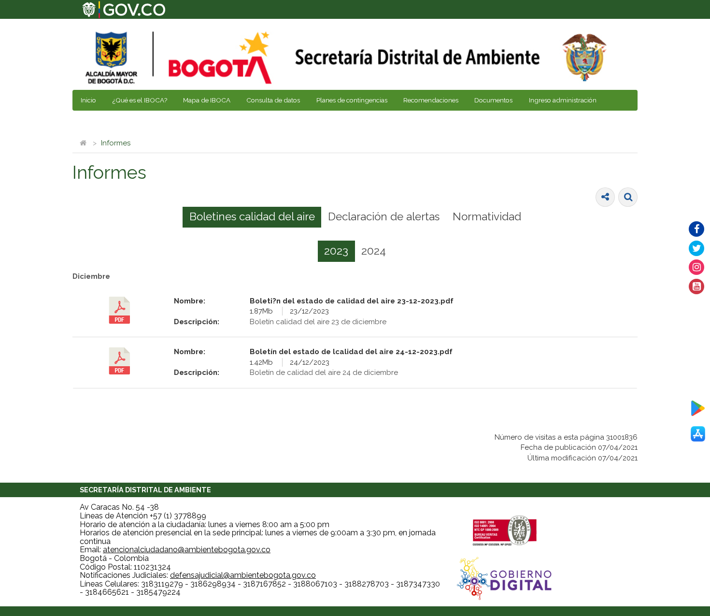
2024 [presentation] (373, 250)
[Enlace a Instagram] (696, 267)
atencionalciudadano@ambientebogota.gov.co (186, 549)
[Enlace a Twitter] (696, 248)
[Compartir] (605, 197)
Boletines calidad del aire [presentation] (252, 216)
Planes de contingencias (351, 100)
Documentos (493, 100)
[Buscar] (628, 197)
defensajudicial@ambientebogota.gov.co (243, 575)
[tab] (252, 217)
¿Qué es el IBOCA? (140, 100)
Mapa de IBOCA (206, 100)
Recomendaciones (430, 100)
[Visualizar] (120, 310)
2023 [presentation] (336, 250)
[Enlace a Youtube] (696, 286)
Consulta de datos (273, 100)
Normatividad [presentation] (487, 216)
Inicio (88, 100)
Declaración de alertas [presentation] (384, 216)
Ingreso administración (562, 100)
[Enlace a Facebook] (696, 229)
